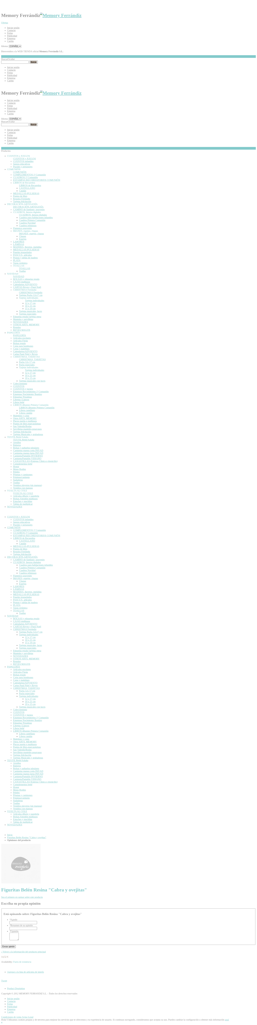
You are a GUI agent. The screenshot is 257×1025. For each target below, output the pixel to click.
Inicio (9, 835)
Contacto (11, 30)
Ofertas (4, 22)
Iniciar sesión (13, 27)
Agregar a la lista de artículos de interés (25, 972)
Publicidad (12, 36)
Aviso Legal (27, 1017)
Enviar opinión (8, 946)
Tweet (4, 980)
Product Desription (16, 988)
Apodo (13, 919)
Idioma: (4, 46)
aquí (227, 1019)
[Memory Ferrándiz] (61, 15)
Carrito (10, 41)
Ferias (10, 33)
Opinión (14, 931)
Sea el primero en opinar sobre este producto (22, 897)
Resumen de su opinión (21, 925)
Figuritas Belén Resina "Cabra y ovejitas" (26, 837)
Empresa (11, 38)
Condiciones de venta (11, 1017)
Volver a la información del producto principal (23, 951)
